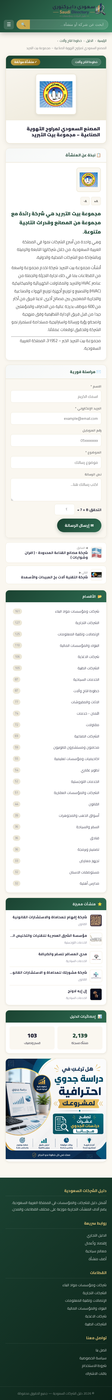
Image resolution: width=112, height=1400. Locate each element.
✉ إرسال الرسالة (79, 525)
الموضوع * (93, 452)
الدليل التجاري (97, 1235)
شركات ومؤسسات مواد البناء (85, 1285)
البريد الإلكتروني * (88, 408)
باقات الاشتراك (96, 1373)
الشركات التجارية (95, 1293)
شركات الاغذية (96, 1316)
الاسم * (96, 386)
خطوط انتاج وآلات (71, 40)
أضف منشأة (98, 1259)
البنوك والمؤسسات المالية (87, 1308)
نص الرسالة (93, 474)
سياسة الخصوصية (93, 1358)
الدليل (89, 40)
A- (85, 201)
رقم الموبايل (91, 430)
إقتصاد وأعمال (96, 1243)
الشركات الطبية (96, 1324)
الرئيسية (102, 40)
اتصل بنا (101, 1350)
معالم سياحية (96, 1251)
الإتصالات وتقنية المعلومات (86, 1300)
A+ (96, 201)
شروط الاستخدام (94, 1366)
